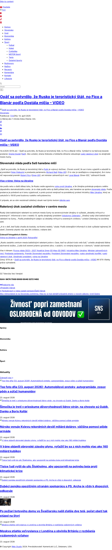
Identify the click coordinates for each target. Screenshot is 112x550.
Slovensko (8, 30)
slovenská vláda (98, 189)
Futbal (11, 45)
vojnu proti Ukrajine (63, 186)
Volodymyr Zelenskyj (71, 215)
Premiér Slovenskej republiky (38, 253)
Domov (7, 27)
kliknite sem (65, 200)
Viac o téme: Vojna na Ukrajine (16, 180)
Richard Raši (51, 172)
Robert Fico (25, 175)
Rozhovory (9, 63)
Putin (46, 169)
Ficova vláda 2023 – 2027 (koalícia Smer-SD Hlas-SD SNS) (39, 250)
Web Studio (17, 546)
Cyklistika (13, 51)
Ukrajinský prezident (22, 256)
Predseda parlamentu (14, 253)
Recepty (8, 69)
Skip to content (6, 1)
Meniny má (24, 4)
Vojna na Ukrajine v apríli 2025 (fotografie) (19, 237)
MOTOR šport (15, 54)
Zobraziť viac (6, 378)
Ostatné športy (15, 60)
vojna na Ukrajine (40, 256)
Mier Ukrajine (96, 192)
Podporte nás (8, 285)
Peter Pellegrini (17, 172)
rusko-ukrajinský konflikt (90, 253)
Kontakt (7, 75)
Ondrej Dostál (15, 154)
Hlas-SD (62, 172)
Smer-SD (36, 175)
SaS (23, 154)
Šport (6, 42)
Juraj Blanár (74, 175)
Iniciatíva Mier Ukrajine (77, 250)
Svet (6, 33)
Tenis (11, 57)
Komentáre (9, 72)
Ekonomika (9, 36)
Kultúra (7, 39)
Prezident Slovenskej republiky (65, 253)
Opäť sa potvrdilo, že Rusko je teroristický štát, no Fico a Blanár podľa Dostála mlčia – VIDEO (55, 259)
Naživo (7, 66)
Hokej (11, 48)
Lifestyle (8, 78)
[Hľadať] (1, 90)
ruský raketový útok (89, 154)
